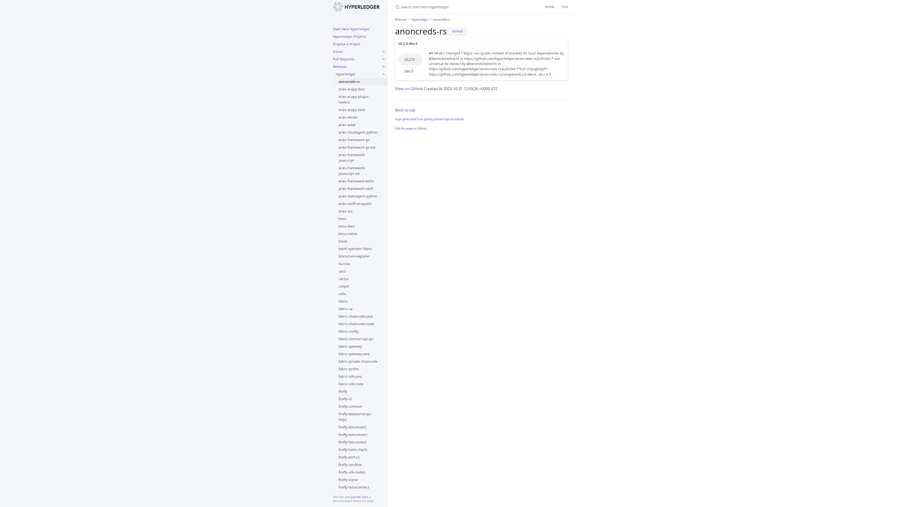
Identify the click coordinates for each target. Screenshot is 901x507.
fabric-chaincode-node (356, 324)
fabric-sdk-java (350, 376)
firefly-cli (345, 399)
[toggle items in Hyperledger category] (383, 74)
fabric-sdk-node (351, 384)
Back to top (405, 110)
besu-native (348, 233)
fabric (343, 301)
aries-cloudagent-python (358, 132)
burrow (344, 263)
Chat (565, 7)
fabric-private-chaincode (358, 361)
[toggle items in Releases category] (383, 66)
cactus (344, 279)
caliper (344, 286)
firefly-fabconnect (352, 442)
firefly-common (350, 406)
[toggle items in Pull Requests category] (383, 59)
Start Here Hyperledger (351, 29)
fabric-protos (349, 369)
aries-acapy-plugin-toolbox (354, 99)
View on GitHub (409, 88)
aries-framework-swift (356, 188)
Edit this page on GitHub (411, 129)
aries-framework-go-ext (357, 147)
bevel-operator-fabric (355, 248)
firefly (343, 391)
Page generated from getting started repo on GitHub (429, 119)
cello (342, 294)
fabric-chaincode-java (356, 316)
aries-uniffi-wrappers (355, 203)
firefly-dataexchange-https (355, 417)
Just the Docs (359, 497)
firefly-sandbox (350, 464)
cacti (342, 271)
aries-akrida (348, 117)
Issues (338, 51)
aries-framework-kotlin (356, 181)
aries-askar (347, 125)
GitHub (549, 7)
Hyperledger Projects (349, 36)
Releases (340, 66)
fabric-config (349, 331)
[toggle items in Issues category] (383, 51)
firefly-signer (349, 479)
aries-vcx (345, 211)
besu (342, 218)
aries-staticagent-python (358, 196)
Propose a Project (346, 44)
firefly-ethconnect (352, 427)
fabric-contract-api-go (356, 339)
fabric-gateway (350, 346)
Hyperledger (345, 74)
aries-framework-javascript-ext (352, 171)
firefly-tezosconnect (354, 487)
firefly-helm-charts (353, 449)
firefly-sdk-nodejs (352, 472)
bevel (343, 241)
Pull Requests (343, 59)
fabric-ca (345, 309)
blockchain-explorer (354, 256)
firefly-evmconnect (353, 434)
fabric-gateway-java (354, 354)
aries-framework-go (354, 140)
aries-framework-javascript (352, 158)
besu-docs (347, 226)
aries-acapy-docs (352, 89)
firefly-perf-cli (349, 457)
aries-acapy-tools (352, 110)
